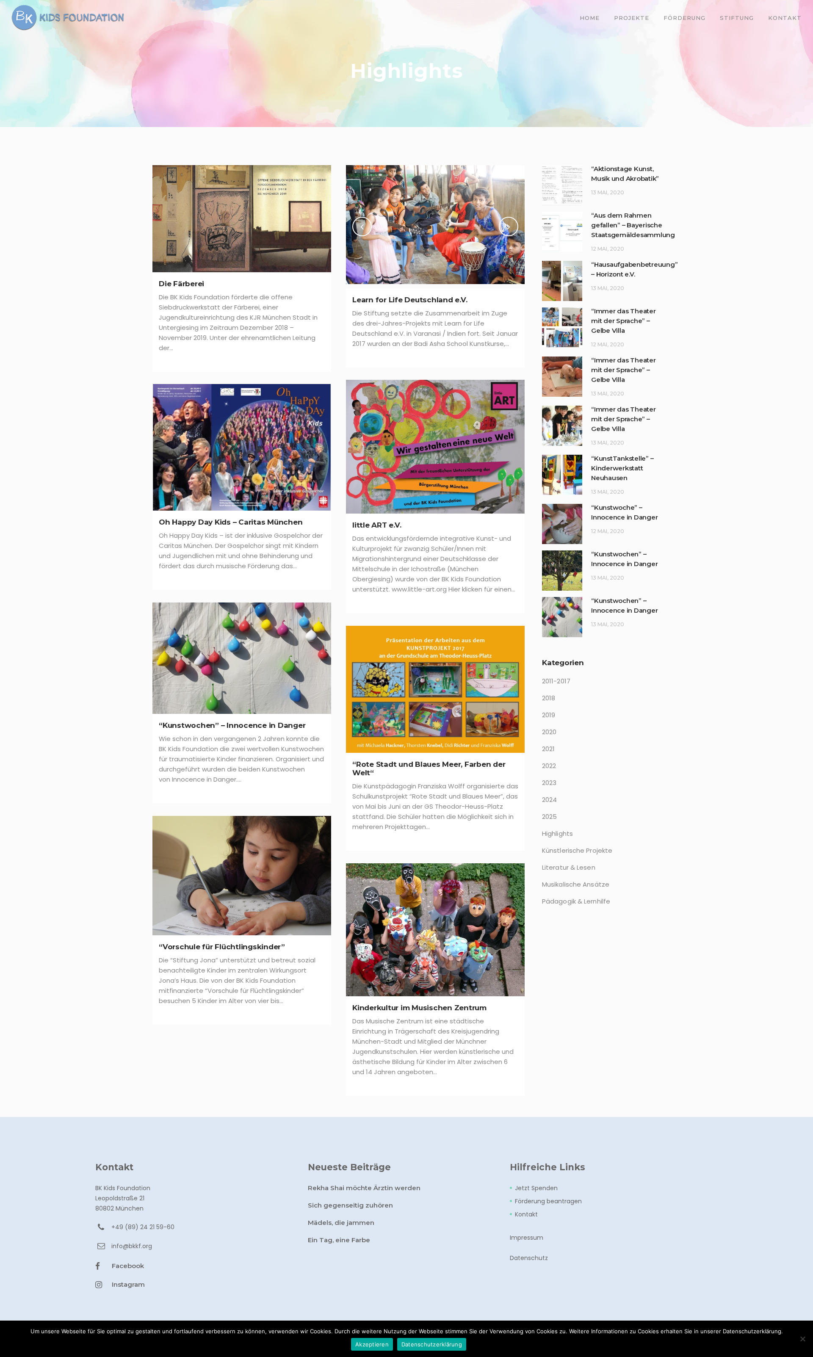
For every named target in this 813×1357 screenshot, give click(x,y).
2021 (548, 748)
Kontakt (526, 1214)
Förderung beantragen (548, 1201)
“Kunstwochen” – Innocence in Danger (232, 725)
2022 (549, 765)
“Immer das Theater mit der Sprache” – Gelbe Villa (623, 320)
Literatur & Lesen (568, 867)
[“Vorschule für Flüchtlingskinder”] (241, 875)
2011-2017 (556, 681)
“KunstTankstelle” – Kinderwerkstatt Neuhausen (622, 468)
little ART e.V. (376, 525)
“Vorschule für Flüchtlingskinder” (222, 946)
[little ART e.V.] (435, 447)
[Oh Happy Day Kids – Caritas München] (241, 447)
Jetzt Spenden (536, 1188)
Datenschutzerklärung (431, 1344)
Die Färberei (181, 283)
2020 (549, 731)
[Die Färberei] (241, 218)
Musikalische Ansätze (575, 884)
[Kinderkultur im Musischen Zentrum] (435, 929)
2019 (548, 714)
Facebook (128, 1266)
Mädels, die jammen (341, 1223)
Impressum (526, 1237)
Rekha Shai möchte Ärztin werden (364, 1188)
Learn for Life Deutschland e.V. (409, 300)
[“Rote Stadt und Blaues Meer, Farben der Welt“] (435, 689)
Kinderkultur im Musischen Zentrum (419, 1007)
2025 (549, 816)
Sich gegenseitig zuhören (350, 1205)
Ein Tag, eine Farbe (339, 1240)
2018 (548, 698)
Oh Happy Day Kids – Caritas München (230, 522)
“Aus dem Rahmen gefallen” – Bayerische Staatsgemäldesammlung (633, 225)
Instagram (128, 1284)
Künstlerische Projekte (577, 850)
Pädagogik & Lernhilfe (576, 901)
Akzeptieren (372, 1344)
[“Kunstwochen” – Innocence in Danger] (241, 658)
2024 (549, 799)
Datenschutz (529, 1258)
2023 (549, 782)
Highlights (557, 833)
